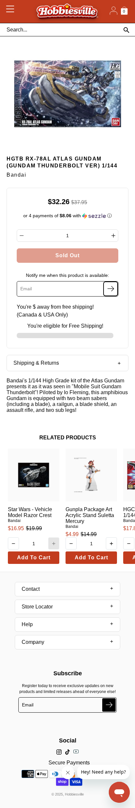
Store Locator (37, 606)
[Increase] (113, 235)
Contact (31, 589)
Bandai (14, 520)
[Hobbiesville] (67, 11)
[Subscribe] (110, 288)
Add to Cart (33, 557)
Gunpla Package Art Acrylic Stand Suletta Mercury (90, 515)
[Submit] (109, 705)
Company (33, 642)
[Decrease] (22, 235)
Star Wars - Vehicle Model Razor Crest (30, 512)
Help (27, 624)
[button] (68, 216)
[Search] (126, 30)
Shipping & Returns (36, 363)
